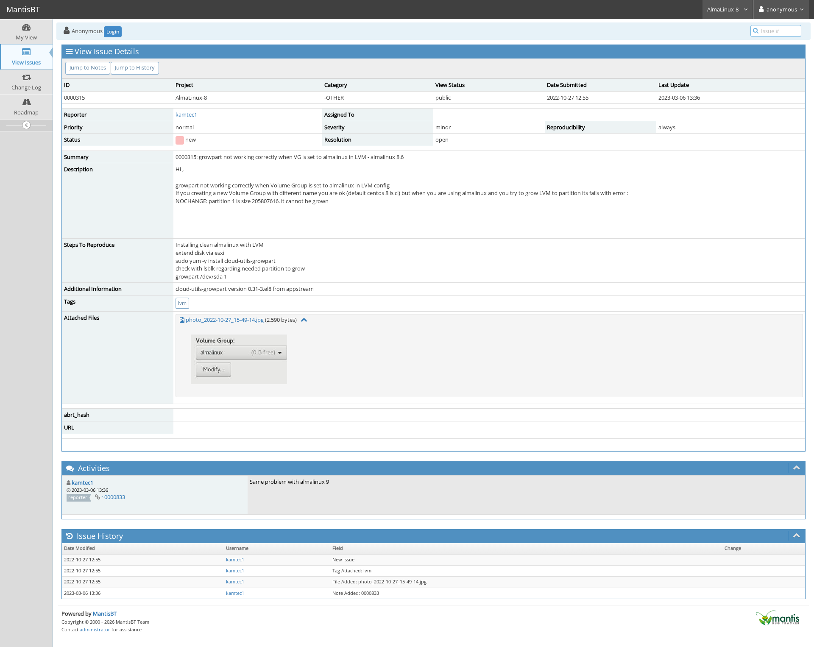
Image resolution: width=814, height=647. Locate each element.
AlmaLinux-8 (723, 9)
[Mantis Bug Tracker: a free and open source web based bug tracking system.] (777, 617)
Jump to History (135, 67)
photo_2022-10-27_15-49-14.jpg (225, 320)
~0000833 (113, 497)
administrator (95, 629)
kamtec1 (186, 114)
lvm (182, 303)
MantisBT (105, 613)
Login (112, 31)
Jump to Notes (88, 67)
